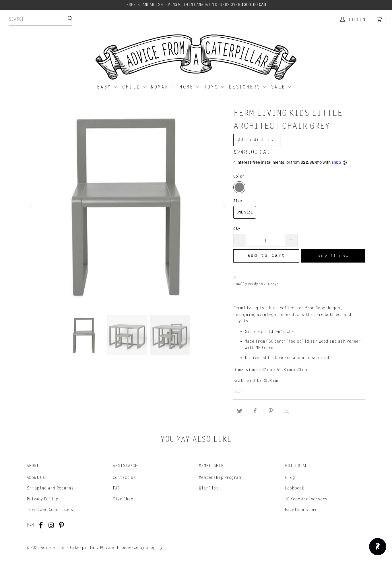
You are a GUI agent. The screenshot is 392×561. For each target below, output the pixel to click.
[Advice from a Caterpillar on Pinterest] (61, 525)
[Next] (223, 205)
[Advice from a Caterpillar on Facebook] (41, 525)
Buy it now (333, 256)
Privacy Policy (42, 499)
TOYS (212, 87)
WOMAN (161, 87)
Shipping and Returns (50, 488)
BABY (105, 87)
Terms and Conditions (50, 509)
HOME (187, 87)
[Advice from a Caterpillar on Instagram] (51, 525)
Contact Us (124, 477)
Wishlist (209, 488)
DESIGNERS (245, 87)
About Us (36, 477)
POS (103, 547)
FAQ (116, 488)
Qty (236, 228)
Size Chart (124, 499)
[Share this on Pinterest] (271, 411)
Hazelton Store (301, 509)
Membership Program (220, 477)
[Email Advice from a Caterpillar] (31, 525)
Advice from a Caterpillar (68, 547)
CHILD (132, 87)
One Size (244, 212)
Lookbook (294, 488)
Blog (290, 477)
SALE (279, 87)
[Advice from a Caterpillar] (196, 57)
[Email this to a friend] (286, 411)
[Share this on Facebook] (255, 411)
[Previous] (31, 205)
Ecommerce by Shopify (139, 547)
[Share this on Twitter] (239, 411)
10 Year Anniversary (306, 499)
